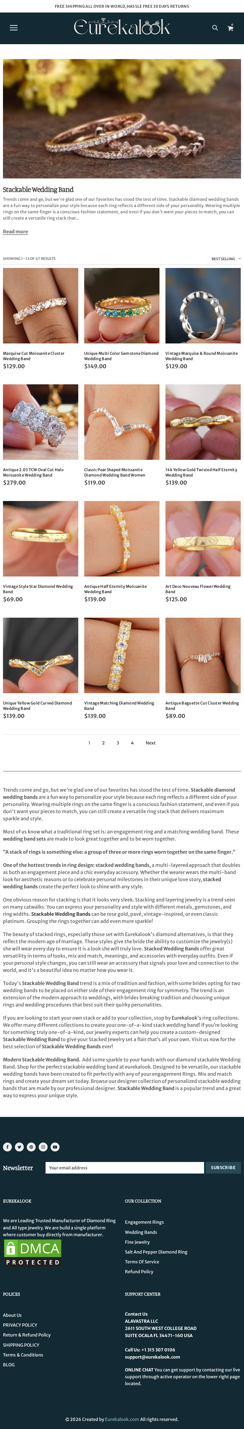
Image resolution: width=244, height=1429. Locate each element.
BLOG (9, 1365)
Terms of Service (142, 1262)
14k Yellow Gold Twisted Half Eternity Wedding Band (201, 472)
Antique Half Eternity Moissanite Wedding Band (115, 589)
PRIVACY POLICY (20, 1325)
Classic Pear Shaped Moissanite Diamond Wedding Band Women (115, 472)
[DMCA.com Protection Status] (32, 1253)
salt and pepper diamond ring (156, 1252)
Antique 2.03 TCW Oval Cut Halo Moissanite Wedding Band (33, 472)
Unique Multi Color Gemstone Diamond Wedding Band (121, 356)
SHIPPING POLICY (21, 1345)
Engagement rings (144, 1222)
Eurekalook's (186, 1018)
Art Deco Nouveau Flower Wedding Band (198, 589)
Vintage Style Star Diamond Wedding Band (38, 589)
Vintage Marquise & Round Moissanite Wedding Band (201, 356)
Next (151, 743)
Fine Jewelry (137, 1242)
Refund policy (139, 1271)
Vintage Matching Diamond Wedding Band (119, 706)
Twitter (19, 1147)
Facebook (7, 1147)
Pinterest (31, 1147)
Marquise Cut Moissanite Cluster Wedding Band (33, 356)
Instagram (43, 1147)
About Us (12, 1315)
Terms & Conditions (23, 1355)
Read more (15, 232)
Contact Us (136, 1314)
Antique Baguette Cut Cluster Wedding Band (202, 706)
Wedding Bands (141, 1232)
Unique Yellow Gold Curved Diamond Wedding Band (37, 706)
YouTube (55, 1147)
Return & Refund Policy (27, 1335)
